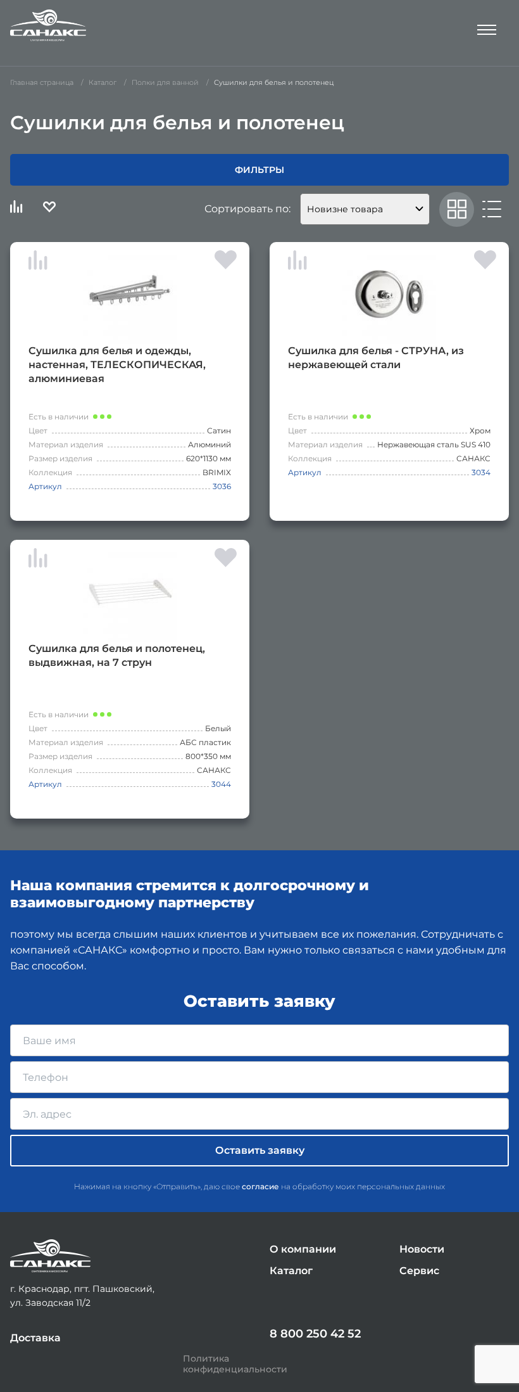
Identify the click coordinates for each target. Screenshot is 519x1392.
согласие (260, 1186)
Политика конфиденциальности (235, 1364)
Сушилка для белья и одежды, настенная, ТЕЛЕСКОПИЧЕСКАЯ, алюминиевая (117, 365)
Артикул (45, 486)
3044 (221, 784)
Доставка (35, 1338)
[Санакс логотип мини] (50, 1256)
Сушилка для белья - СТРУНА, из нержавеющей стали (376, 358)
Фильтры (259, 170)
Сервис (419, 1271)
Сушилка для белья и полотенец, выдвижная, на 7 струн (116, 655)
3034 (481, 472)
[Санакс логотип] (48, 25)
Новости (421, 1249)
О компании (303, 1249)
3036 (222, 486)
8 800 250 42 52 (315, 1334)
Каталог (291, 1271)
